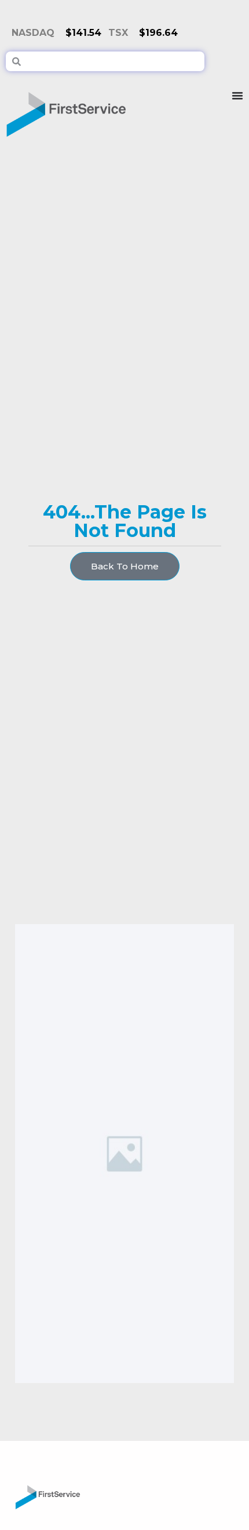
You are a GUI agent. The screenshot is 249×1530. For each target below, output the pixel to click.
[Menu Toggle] (237, 110)
